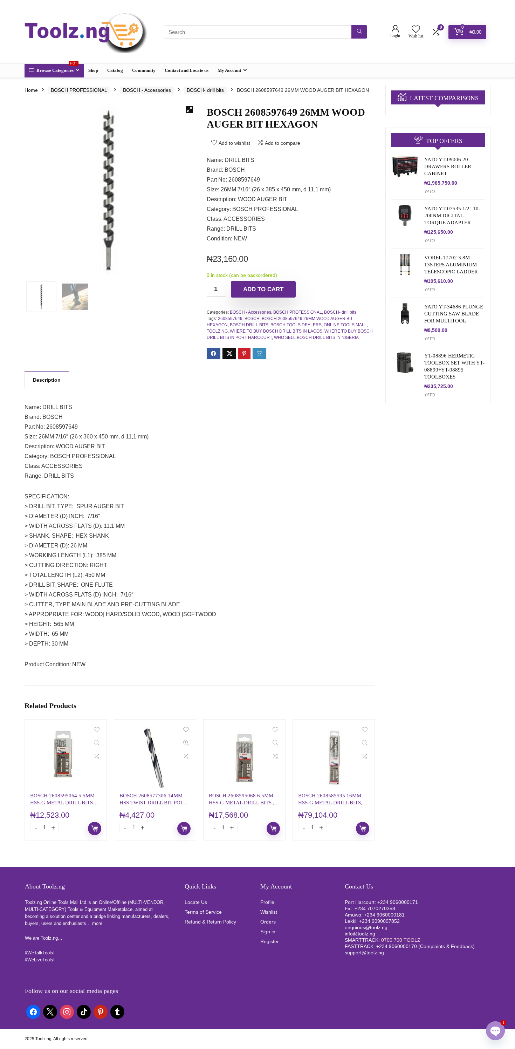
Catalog (115, 70)
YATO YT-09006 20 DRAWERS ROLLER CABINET (447, 166)
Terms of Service (203, 912)
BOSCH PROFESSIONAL (79, 90)
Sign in (267, 931)
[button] (189, 109)
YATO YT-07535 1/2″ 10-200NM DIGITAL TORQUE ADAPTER (452, 215)
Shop (93, 70)
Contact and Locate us (186, 70)
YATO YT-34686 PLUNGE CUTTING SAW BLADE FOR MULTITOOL (453, 313)
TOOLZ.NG (217, 331)
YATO (429, 191)
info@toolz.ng (360, 933)
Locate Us (196, 902)
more (97, 923)
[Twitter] (50, 1011)
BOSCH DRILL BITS (249, 324)
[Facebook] (33, 1011)
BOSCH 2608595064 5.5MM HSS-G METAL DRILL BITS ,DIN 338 (62, 802)
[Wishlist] (416, 29)
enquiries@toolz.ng (366, 927)
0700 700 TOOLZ (400, 940)
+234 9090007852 (379, 921)
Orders (268, 922)
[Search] (359, 32)
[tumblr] (117, 1011)
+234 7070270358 (375, 908)
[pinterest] (101, 1011)
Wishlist (268, 912)
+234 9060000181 (384, 915)
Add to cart (263, 289)
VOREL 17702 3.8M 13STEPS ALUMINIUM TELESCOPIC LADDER (451, 264)
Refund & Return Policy (210, 922)
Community (144, 70)
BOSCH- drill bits (205, 90)
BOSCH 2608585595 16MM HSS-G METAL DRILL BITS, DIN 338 (330, 802)
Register (269, 941)
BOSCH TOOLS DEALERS (296, 324)
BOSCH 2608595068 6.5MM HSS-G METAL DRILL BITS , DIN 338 (241, 802)
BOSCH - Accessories (147, 90)
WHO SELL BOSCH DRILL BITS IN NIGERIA (316, 337)
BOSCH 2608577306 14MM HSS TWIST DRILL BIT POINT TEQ (154, 802)
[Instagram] (67, 1011)
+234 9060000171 (397, 902)
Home (31, 90)
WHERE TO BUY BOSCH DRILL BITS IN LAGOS (276, 331)
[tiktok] (84, 1011)
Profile (267, 902)
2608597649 (230, 318)
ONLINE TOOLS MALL (345, 324)
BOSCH (252, 318)
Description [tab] (47, 380)
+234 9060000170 (396, 946)
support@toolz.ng (364, 952)
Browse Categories (56, 68)
